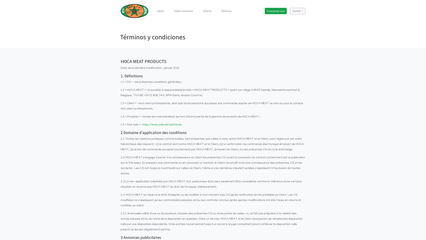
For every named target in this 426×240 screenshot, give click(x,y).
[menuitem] (160, 11)
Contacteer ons (276, 11)
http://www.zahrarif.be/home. (162, 125)
